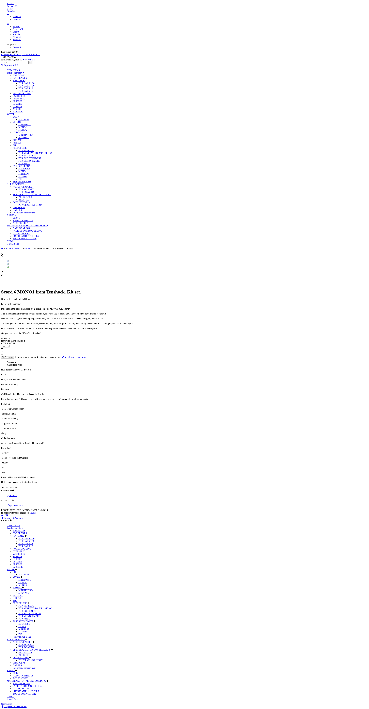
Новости (17, 19)
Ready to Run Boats (22, 181)
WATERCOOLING (22, 93)
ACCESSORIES (20, 223)
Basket (10, 8)
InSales (33, 513)
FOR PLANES (20, 78)
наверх (20, 518)
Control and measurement (24, 212)
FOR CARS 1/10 (26, 85)
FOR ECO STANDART (29, 158)
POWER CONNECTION (30, 205)
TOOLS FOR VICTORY (24, 238)
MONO (16, 122)
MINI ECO (23, 174)
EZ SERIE (18, 111)
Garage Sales (13, 244)
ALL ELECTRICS (16, 184)
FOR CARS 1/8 (25, 88)
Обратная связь (14, 505)
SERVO (16, 218)
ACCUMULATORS (23, 187)
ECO (15, 117)
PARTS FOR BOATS (23, 166)
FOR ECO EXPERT (28, 155)
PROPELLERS (20, 148)
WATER (11, 114)
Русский (17, 47)
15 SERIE (17, 106)
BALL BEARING (21, 228)
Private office (13, 6)
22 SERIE (17, 101)
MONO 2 (22, 130)
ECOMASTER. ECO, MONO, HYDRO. (20, 54)
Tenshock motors (15, 73)
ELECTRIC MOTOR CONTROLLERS (32, 194)
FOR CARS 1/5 (25, 91)
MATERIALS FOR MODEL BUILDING (27, 225)
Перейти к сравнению (15, 706)
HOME (10, 3)
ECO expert (23, 119)
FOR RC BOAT (26, 189)
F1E (15, 145)
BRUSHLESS (25, 197)
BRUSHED (24, 199)
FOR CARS (19, 80)
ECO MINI (18, 140)
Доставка (12, 495)
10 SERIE (17, 104)
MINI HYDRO (25, 135)
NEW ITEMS (13, 70)
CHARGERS (19, 207)
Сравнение (6, 704)
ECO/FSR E (24, 168)
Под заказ (8, 357)
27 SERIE (17, 109)
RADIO (11, 215)
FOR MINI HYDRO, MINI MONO (35, 153)
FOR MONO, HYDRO (29, 161)
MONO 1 (22, 127)
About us (17, 16)
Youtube (11, 11)
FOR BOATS (19, 75)
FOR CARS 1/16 (26, 83)
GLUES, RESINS (21, 233)
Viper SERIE (19, 98)
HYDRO (17, 132)
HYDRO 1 (23, 137)
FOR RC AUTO (26, 192)
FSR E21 (17, 142)
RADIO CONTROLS (23, 220)
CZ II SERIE (19, 96)
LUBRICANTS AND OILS (26, 236)
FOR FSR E (24, 163)
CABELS (17, 210)
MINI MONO (24, 124)
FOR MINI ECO (26, 150)
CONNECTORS (21, 202)
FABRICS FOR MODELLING (27, 231)
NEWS (10, 241)
